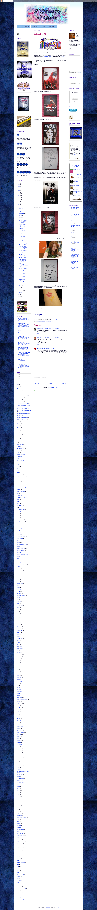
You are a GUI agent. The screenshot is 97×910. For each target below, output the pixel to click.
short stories (19, 815)
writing (18, 894)
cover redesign (20, 575)
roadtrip (18, 794)
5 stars (18, 429)
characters (19, 552)
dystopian (19, 601)
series (18, 809)
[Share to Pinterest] (43, 319)
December (21, 208)
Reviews (43, 27)
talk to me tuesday (20, 841)
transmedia (19, 858)
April (20, 287)
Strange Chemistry (20, 479)
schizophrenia (19, 798)
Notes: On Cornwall (74, 221)
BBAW (18, 438)
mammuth (48, 907)
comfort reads (19, 566)
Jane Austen (76, 181)
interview (18, 675)
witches (18, 890)
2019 (19, 193)
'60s (17, 376)
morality (18, 705)
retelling (18, 790)
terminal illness (20, 847)
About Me (26, 27)
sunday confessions (21, 835)
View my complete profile (74, 49)
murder (18, 711)
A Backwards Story (22, 323)
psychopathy (19, 752)
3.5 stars (18, 423)
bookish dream (20, 538)
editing (18, 607)
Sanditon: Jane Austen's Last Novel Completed (77, 187)
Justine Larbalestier (75, 225)
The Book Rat (21, 336)
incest (18, 669)
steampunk (19, 825)
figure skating (19, 626)
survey (18, 837)
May (20, 285)
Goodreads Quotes (76, 158)
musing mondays (20, 716)
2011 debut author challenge (22, 395)
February (21, 290)
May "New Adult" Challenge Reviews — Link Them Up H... (23, 281)
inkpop (18, 671)
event (18, 611)
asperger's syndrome (21, 509)
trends (18, 866)
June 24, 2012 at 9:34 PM (48, 348)
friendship (19, 632)
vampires (18, 876)
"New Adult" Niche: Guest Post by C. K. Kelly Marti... (23, 221)
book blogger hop (20, 532)
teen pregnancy (20, 845)
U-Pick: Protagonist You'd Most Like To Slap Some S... (23, 260)
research (18, 786)
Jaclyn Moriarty (76, 171)
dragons (18, 597)
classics (18, 558)
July (20, 217)
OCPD (18, 468)
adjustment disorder (21, 491)
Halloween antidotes (21, 454)
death (18, 585)
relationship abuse (20, 782)
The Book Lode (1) (22, 257)
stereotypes (19, 827)
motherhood (19, 707)
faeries (18, 613)
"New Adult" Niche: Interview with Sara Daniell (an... (23, 251)
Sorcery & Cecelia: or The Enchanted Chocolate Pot (77, 193)
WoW (18, 485)
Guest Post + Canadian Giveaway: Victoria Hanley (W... (23, 265)
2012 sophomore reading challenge (24, 410)
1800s (18, 384)
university (19, 872)
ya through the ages (21, 899)
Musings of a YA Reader (23, 363)
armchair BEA (19, 505)
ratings (18, 767)
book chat (19, 534)
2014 (19, 202)
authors (18, 517)
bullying (18, 542)
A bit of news (73, 263)
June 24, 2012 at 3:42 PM (54, 328)
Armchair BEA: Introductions (22, 277)
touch (18, 856)
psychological (19, 748)
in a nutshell (19, 666)
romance (18, 796)
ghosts (18, 640)
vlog (17, 884)
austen (18, 515)
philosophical (19, 744)
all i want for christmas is (22, 497)
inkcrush (20, 359)
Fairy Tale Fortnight (20, 448)
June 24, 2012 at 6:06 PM (53, 337)
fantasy (18, 620)
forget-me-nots (20, 630)
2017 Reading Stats (22, 360)
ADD (17, 431)
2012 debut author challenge (22, 403)
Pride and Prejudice (77, 180)
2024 (19, 184)
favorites (18, 622)
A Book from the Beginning (74, 262)
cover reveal (19, 577)
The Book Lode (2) (40, 34)
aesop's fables (19, 495)
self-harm (18, 805)
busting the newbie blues (22, 544)
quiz (17, 763)
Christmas (19, 440)
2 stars (18, 386)
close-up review (20, 560)
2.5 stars (18, 388)
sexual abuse (19, 813)
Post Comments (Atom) (53, 387)
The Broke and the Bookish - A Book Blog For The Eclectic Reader (24, 353)
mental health (19, 697)
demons (18, 587)
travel (18, 864)
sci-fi (18, 801)
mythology (19, 720)
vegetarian (19, 880)
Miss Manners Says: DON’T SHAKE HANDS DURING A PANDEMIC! (75, 228)
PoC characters (20, 474)
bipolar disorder (20, 523)
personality (19, 740)
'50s (17, 374)
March (20, 288)
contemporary (19, 570)
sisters (18, 821)
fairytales (18, 615)
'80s (17, 380)
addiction (18, 489)
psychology (19, 750)
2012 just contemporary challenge (23, 405)
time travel (19, 854)
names (18, 722)
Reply (38, 333)
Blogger (57, 907)
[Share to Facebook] (41, 319)
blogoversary (19, 528)
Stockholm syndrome (21, 476)
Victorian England (20, 483)
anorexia (18, 501)
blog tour (18, 525)
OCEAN (18, 466)
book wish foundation (21, 536)
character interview (20, 550)
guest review (19, 654)
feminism (18, 624)
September (21, 213)
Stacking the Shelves (47, 56)
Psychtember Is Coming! (22, 234)
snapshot (18, 823)
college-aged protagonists (22, 564)
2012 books (19, 399)
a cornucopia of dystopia (22, 487)
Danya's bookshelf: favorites (76, 166)
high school (19, 656)
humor (18, 662)
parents (18, 738)
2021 (19, 190)
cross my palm (20, 583)
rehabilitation (19, 780)
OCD (18, 464)
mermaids (19, 701)
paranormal (19, 734)
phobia (18, 746)
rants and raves (20, 765)
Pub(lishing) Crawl (75, 232)
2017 (19, 197)
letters (18, 685)
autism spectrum (20, 519)
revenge (18, 792)
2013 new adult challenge (22, 419)
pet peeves (19, 742)
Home (19, 27)
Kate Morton (73, 220)
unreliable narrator (20, 874)
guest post (19, 652)
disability (18, 591)
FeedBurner (77, 101)
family (18, 617)
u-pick (18, 870)
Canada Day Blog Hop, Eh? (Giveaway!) (22, 225)
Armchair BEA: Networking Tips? (23, 274)
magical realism (20, 689)
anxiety (18, 503)
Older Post (63, 383)
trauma (18, 860)
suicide (18, 831)
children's (18, 556)
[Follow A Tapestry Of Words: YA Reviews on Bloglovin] (75, 73)
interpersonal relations (21, 673)
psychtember (19, 756)
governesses (19, 646)
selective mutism (20, 803)
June (20, 219)
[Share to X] (39, 319)
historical (18, 658)
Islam (18, 458)
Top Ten (18, 481)
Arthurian (18, 436)
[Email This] (34, 319)
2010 (19, 296)
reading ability (19, 774)
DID (17, 442)
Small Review (40, 348)
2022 (19, 188)
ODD (18, 470)
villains (18, 882)
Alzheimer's (19, 434)
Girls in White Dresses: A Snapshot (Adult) (23, 242)
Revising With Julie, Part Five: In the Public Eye (75, 235)
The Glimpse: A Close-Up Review (23, 255)
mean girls (19, 693)
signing (38, 321)
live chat (18, 687)
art (17, 507)
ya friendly (19, 896)
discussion (19, 593)
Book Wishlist (52, 27)
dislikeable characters (21, 595)
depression (19, 589)
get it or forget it (20, 638)
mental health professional (22, 699)
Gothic (18, 452)
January (21, 292)
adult (18, 493)
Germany (18, 450)
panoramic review (20, 732)
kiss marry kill (19, 681)
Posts (72, 81)
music (18, 714)
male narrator (19, 691)
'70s (17, 378)
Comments (73, 83)
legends (18, 683)
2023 (19, 186)
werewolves (19, 886)
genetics (18, 634)
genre (18, 636)
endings (18, 609)
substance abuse (20, 829)
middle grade (19, 703)
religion (18, 784)
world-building (19, 892)
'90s (17, 382)
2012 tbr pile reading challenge (23, 413)
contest (18, 573)
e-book (18, 603)
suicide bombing (20, 833)
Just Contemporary (20, 460)
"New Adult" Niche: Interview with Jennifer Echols (23, 238)
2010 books (19, 390)
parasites (18, 736)
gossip (18, 644)
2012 (19, 206)
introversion (19, 677)
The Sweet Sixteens (75, 240)
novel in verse (19, 730)
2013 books (19, 415)
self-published (19, 807)
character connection (21, 548)
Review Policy (35, 27)
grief (17, 650)
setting (18, 811)
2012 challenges (20, 401)
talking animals (20, 843)
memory (18, 695)
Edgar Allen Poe (20, 444)
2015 (19, 201)
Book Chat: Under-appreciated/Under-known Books (23, 247)
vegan (18, 878)
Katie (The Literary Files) (42, 337)
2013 (19, 204)
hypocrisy (19, 664)
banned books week (21, 521)
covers (18, 579)
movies (18, 709)
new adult (18, 724)
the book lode (52, 321)
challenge (18, 546)
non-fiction (19, 728)
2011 (19, 294)
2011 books (19, 392)
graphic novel (19, 648)
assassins (19, 511)
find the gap (19, 628)
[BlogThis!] (36, 319)
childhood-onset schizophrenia (23, 554)
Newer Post (37, 383)
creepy (18, 581)
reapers (18, 776)
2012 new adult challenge (22, 408)
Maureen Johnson (75, 207)
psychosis (19, 754)
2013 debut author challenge (22, 417)
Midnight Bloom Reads (23, 347)
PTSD (18, 472)
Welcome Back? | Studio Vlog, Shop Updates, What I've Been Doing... (24, 338)
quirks (18, 761)
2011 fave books (20, 397)
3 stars (18, 421)
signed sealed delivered (21, 817)
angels (18, 499)
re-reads (18, 769)
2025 (19, 183)
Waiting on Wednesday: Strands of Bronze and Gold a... (23, 230)
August (20, 215)
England (18, 446)
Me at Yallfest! (73, 217)
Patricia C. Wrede (77, 195)
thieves (18, 852)
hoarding (18, 660)
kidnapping (19, 679)
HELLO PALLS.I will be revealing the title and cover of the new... (75, 210)
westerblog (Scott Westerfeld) (75, 215)
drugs (18, 599)
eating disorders (20, 605)
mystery (18, 718)
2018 (19, 195)
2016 (19, 199)
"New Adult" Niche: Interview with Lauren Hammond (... (23, 270)
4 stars (18, 425)
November (21, 209)
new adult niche (20, 726)
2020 (19, 192)
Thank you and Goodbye (23, 333)
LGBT (18, 462)
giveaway (18, 642)
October (21, 211)
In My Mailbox (19, 456)
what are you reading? (21, 888)
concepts (18, 568)
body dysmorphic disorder (22, 530)
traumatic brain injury (21, 862)
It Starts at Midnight (22, 318)
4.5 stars (18, 427)
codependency (20, 562)
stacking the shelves (44, 321)
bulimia (18, 540)
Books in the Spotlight (23, 332)
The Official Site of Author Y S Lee (75, 255)
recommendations (20, 778)
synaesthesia (19, 839)
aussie (18, 513)
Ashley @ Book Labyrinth (42, 328)
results (18, 788)
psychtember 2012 (20, 758)
